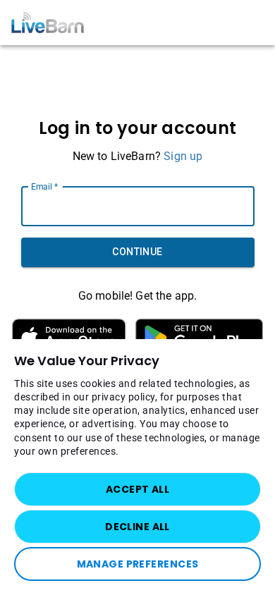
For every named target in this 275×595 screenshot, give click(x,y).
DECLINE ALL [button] (137, 527)
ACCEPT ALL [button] (137, 489)
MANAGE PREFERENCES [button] (138, 564)
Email (44, 186)
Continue (137, 251)
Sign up (183, 156)
